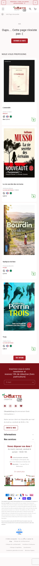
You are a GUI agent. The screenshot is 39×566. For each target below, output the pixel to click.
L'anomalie (6, 108)
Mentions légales (29, 550)
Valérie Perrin (7, 341)
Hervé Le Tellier (7, 112)
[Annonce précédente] (4, 2)
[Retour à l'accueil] (3, 14)
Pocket (5, 267)
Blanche (5, 113)
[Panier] (35, 9)
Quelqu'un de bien (9, 262)
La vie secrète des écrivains (13, 184)
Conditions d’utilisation (28, 544)
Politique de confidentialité (13, 544)
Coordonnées (27, 547)
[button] (3, 9)
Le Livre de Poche (8, 190)
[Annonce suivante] (35, 2)
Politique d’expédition (16, 547)
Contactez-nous (11, 428)
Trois (5, 337)
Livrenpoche (13, 539)
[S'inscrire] (32, 382)
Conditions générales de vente (14, 550)
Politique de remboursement (22, 541)
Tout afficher (20, 358)
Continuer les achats (19, 41)
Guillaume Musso (8, 188)
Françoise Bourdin (8, 266)
